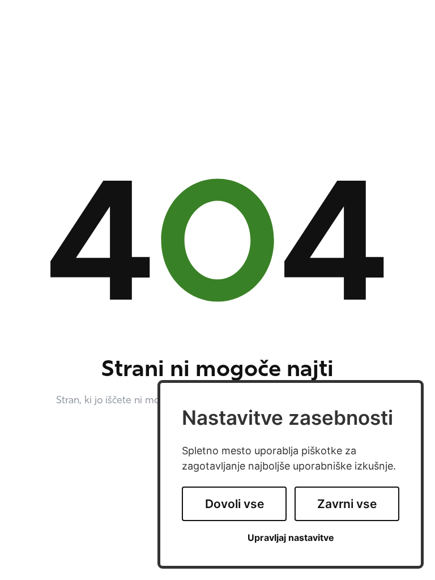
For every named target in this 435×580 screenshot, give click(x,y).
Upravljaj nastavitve (291, 537)
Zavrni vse (347, 504)
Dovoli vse (234, 504)
